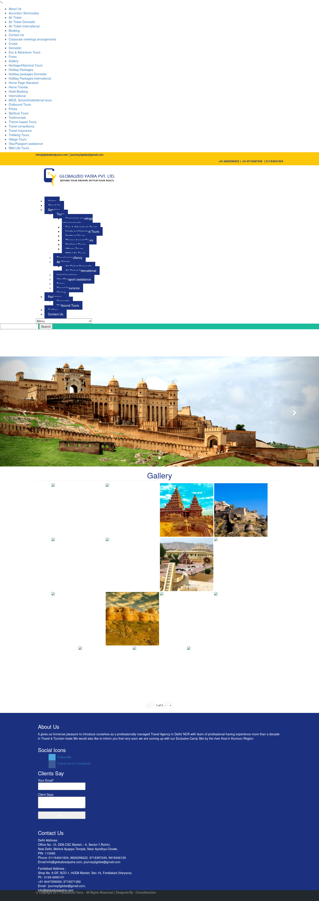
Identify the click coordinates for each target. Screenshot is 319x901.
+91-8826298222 (229, 161)
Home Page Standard (23, 82)
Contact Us (16, 35)
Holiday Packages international (30, 78)
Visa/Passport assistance (26, 143)
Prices (13, 109)
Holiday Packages (21, 69)
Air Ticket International (24, 26)
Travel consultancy (21, 126)
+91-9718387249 (252, 161)
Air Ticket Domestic (22, 22)
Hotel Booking (18, 91)
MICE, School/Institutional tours (30, 100)
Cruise (13, 43)
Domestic (15, 48)
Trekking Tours (19, 135)
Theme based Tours (22, 122)
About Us (15, 9)
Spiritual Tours (18, 113)
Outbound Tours (20, 104)
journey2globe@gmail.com (87, 155)
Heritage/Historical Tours (26, 65)
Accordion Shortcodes (24, 13)
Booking (14, 30)
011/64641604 (274, 161)
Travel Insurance (20, 130)
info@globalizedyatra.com (52, 155)
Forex (13, 56)
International (17, 96)
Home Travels (18, 87)
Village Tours (17, 139)
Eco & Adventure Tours (24, 52)
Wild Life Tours (19, 148)
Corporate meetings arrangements (32, 39)
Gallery (13, 61)
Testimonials (17, 117)
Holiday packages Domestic (28, 74)
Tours (60, 214)
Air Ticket (15, 17)
